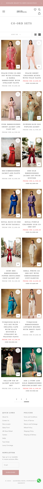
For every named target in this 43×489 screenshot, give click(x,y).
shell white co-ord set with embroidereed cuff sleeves (31, 274)
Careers (4, 435)
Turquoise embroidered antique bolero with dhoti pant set (32, 327)
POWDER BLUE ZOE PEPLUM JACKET (32, 125)
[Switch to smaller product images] (39, 34)
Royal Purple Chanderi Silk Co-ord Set (31, 224)
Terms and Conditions (30, 417)
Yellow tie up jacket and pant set (11, 383)
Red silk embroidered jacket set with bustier (31, 174)
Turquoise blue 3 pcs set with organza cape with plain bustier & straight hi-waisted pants (11, 329)
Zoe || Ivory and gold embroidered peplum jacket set (32, 383)
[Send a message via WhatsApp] (39, 480)
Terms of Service (29, 420)
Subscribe (10, 472)
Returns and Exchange (30, 424)
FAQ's (4, 438)
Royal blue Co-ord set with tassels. (11, 223)
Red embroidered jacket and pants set (11, 173)
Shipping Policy (29, 431)
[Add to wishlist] (18, 43)
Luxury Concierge (7, 445)
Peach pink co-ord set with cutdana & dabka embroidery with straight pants (11, 78)
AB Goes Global (7, 431)
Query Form (6, 427)
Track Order (6, 442)
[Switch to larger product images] (35, 34)
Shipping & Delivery (30, 435)
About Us (5, 417)
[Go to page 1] (16, 399)
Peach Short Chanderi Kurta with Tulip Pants (32, 75)
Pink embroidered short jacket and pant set (11, 126)
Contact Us (5, 420)
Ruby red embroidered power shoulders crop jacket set (11, 274)
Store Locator (6, 424)
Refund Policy (28, 427)
